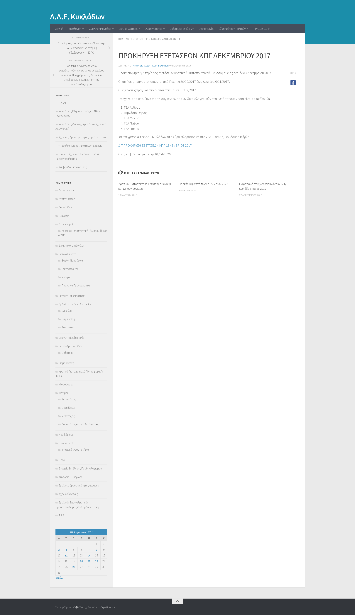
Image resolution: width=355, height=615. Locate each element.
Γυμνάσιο (64, 216)
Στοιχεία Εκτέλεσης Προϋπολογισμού (80, 468)
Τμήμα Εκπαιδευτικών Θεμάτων (150, 65)
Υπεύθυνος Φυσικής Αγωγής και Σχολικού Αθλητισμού (80, 126)
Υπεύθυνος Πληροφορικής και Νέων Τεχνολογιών (77, 114)
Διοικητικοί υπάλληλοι (71, 245)
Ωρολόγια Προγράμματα (76, 285)
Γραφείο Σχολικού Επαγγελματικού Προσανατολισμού (77, 156)
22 (96, 561)
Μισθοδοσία (65, 384)
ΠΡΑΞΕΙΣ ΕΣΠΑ (261, 28)
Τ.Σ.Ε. (62, 515)
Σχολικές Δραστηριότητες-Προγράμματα (82, 137)
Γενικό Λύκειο (66, 207)
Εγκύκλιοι (67, 310)
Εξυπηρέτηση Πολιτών (232, 28)
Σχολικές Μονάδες (100, 28)
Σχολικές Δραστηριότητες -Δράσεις (82, 145)
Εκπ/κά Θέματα (128, 28)
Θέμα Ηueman (107, 607)
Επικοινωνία (206, 28)
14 (88, 555)
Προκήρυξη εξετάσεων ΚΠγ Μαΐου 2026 (203, 184)
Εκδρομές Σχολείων (182, 28)
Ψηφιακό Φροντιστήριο (75, 449)
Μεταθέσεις (68, 407)
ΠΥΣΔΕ (62, 460)
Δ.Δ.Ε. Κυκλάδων (77, 16)
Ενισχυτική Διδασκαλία (71, 337)
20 (81, 561)
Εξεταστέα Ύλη (70, 269)
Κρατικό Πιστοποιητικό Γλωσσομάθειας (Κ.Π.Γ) (150, 39)
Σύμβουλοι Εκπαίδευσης (73, 167)
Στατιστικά (68, 327)
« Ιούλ (59, 578)
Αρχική (59, 28)
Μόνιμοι (63, 393)
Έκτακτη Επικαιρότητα (71, 296)
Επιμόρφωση (66, 363)
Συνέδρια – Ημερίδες (70, 477)
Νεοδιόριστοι (66, 434)
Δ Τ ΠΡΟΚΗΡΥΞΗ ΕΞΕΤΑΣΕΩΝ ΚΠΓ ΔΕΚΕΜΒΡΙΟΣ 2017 (155, 145)
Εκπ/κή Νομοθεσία (72, 260)
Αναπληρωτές (154, 28)
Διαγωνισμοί (66, 224)
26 (73, 567)
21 (88, 561)
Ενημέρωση (68, 319)
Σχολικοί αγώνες (68, 494)
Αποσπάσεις (69, 399)
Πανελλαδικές (66, 443)
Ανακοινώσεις (67, 190)
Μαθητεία (67, 277)
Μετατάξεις (68, 416)
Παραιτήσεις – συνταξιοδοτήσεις (80, 424)
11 (66, 555)
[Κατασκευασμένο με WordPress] (76, 607)
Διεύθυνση (74, 28)
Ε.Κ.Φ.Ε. (63, 103)
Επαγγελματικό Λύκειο (71, 346)
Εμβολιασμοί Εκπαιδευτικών (75, 304)
